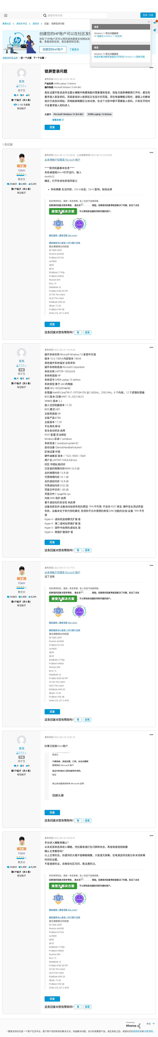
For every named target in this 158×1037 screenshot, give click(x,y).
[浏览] (5, 15)
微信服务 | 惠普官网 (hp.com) (63, 235)
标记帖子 (21, 108)
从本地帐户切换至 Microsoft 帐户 (62, 159)
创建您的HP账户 (53, 49)
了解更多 (74, 49)
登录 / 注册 (148, 15)
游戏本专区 (21, 23)
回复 (52, 127)
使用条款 (137, 1031)
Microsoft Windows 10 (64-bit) (68, 114)
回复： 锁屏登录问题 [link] (54, 23)
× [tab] (149, 22)
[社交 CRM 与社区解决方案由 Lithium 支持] (133, 1024)
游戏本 (36, 23)
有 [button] (78, 332)
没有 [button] (87, 332)
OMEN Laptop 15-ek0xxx (100, 114)
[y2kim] (21, 158)
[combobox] (74, 15)
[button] (151, 67)
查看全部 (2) (58, 119)
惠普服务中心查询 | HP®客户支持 (64, 243)
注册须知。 (149, 1031)
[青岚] (21, 73)
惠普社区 (6, 23)
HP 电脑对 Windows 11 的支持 (108, 36)
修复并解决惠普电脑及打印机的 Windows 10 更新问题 (119, 56)
